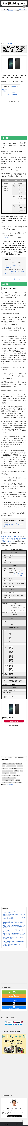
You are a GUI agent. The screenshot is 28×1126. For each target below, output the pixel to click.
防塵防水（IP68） (17, 782)
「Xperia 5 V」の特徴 (9, 92)
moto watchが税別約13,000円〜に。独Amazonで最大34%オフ (12, 911)
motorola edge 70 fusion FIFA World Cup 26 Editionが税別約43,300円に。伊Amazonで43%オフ (14, 922)
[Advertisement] (14, 27)
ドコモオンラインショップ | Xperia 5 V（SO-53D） (14, 266)
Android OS (19, 763)
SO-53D (16, 770)
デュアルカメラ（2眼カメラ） (9, 777)
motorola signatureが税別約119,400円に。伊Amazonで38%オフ (14, 915)
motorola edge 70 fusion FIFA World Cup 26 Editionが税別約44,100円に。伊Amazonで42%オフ (14, 926)
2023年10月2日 (11, 43)
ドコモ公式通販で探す (14, 721)
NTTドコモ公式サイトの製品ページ (11, 536)
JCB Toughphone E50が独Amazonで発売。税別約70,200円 (13, 942)
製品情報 (4, 91)
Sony (21, 770)
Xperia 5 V (12, 773)
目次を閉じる (14, 86)
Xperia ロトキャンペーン (10, 237)
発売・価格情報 (10, 784)
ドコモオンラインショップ (15, 279)
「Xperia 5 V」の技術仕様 (10, 94)
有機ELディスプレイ (7, 782)
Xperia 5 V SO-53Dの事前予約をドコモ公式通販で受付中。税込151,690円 (14, 49)
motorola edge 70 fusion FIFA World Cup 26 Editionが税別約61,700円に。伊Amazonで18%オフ (14, 934)
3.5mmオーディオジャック (8, 763)
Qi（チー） (5, 768)
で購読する (14, 992)
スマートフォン (16, 775)
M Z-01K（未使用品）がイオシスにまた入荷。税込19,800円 (13, 945)
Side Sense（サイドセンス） (16, 768)
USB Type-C (5, 773)
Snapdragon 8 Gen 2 (7, 770)
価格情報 (4, 89)
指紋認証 (18, 780)
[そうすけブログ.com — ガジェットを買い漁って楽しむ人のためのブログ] (14, 3)
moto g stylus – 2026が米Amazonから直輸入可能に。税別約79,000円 (14, 918)
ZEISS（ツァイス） (7, 775)
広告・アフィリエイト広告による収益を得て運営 (17, 10)
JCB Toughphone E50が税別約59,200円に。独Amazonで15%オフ (14, 930)
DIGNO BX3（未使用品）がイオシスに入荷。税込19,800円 (13, 938)
